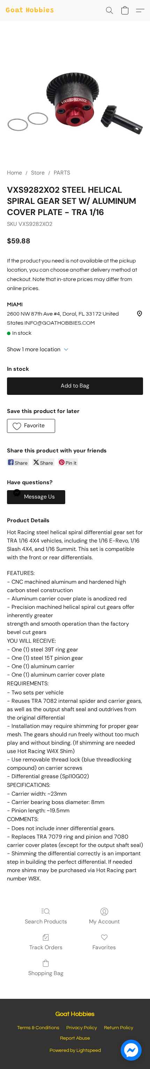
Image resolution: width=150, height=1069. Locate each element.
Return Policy (118, 1027)
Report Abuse (75, 1038)
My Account (104, 921)
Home (14, 172)
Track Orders (45, 947)
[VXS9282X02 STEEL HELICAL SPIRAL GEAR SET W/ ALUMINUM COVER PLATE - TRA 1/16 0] (75, 103)
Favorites (104, 947)
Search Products (46, 921)
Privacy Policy (81, 1027)
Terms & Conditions (38, 1027)
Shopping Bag (45, 973)
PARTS (62, 172)
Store (38, 172)
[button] (30, 10)
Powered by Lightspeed (75, 1050)
